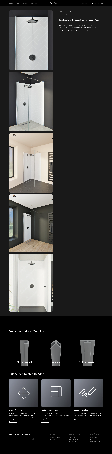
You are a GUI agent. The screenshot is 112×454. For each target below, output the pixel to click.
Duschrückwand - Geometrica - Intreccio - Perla (79, 14)
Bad (18, 3)
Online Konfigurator (73, 439)
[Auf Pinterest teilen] (68, 11)
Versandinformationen (55, 437)
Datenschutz (53, 443)
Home (60, 14)
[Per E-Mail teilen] (70, 11)
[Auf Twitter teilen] (66, 11)
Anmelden (92, 439)
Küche (11, 3)
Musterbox (34, 3)
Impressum (52, 439)
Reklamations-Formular (95, 441)
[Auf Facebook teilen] (64, 11)
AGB (51, 441)
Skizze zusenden (72, 441)
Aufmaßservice (72, 437)
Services (25, 3)
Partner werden (84, 3)
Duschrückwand (66, 14)
